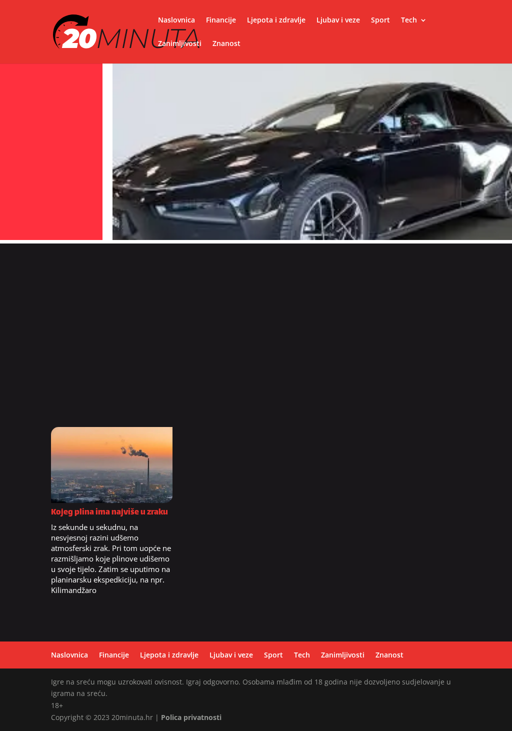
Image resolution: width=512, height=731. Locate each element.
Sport (380, 20)
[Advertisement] (256, 339)
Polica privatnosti (191, 717)
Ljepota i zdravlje (276, 20)
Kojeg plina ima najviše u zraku (109, 513)
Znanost (226, 44)
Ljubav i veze (338, 20)
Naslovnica (176, 20)
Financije (221, 20)
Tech (409, 20)
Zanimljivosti (180, 44)
